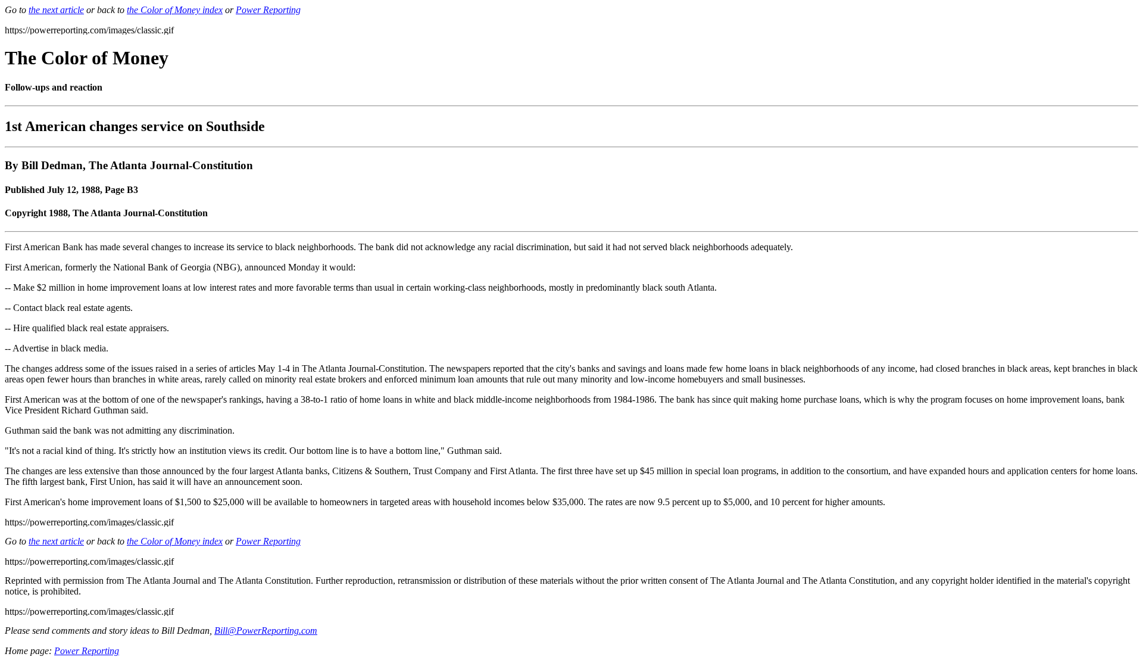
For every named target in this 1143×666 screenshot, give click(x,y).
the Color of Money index (175, 10)
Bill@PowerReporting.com (265, 630)
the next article (56, 10)
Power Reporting (268, 10)
